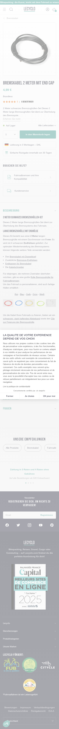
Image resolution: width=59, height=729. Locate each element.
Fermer (9, 396)
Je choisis (29, 396)
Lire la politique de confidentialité (16, 387)
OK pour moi (49, 396)
